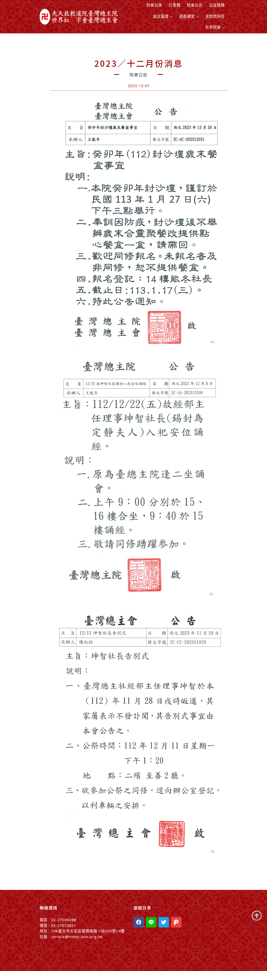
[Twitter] (164, 922)
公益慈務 (217, 5)
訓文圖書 (161, 16)
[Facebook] (139, 922)
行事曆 (174, 5)
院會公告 (195, 5)
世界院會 (213, 27)
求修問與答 (215, 16)
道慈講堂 (187, 16)
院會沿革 (154, 5)
